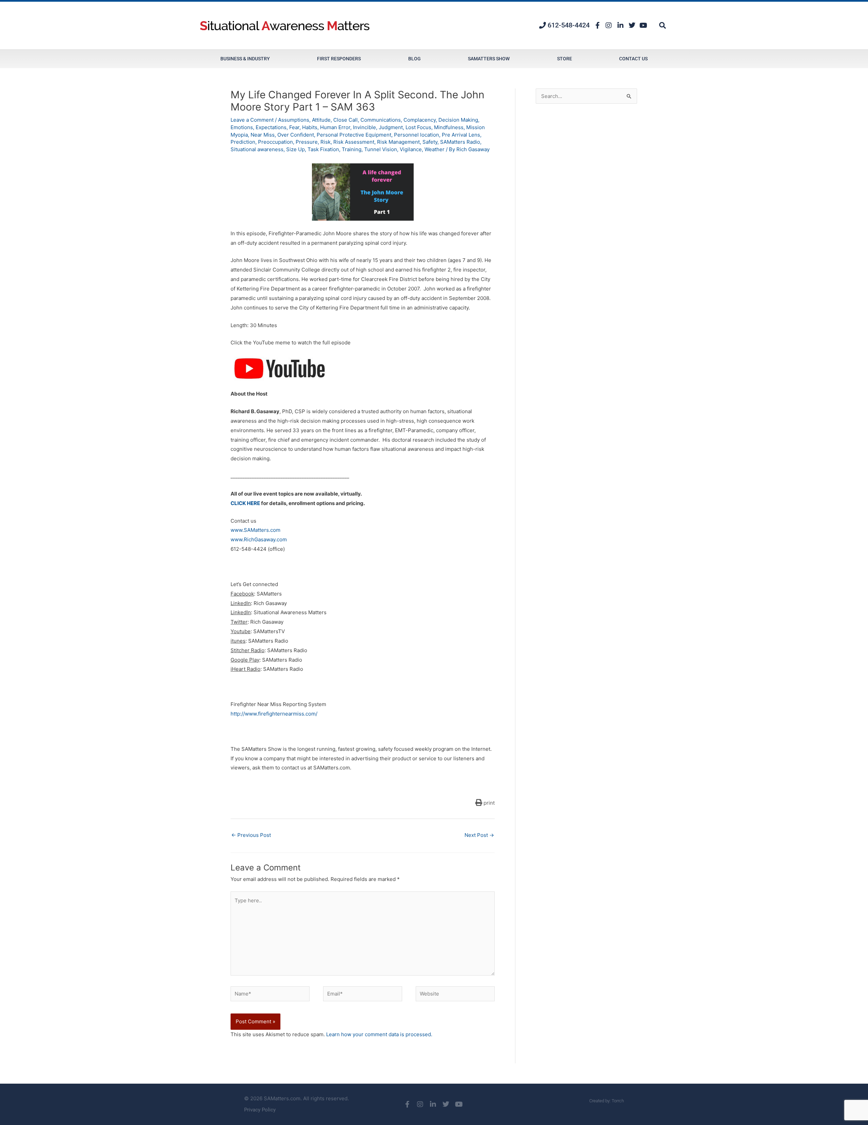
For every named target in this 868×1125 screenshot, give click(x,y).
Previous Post (251, 835)
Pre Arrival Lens (461, 135)
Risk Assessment (353, 142)
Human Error (335, 127)
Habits (309, 127)
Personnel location (416, 135)
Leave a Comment (252, 120)
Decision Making (458, 120)
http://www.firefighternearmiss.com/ (274, 713)
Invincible (364, 127)
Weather (435, 149)
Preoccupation (275, 142)
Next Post (479, 835)
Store (564, 58)
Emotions (242, 127)
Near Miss (263, 135)
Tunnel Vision (380, 149)
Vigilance (411, 149)
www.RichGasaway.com (259, 539)
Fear (294, 127)
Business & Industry (245, 58)
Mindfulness (448, 127)
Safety (429, 142)
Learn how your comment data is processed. (379, 1034)
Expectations (271, 127)
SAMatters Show (489, 58)
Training (351, 149)
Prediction (243, 142)
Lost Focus (418, 127)
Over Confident (295, 135)
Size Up (295, 149)
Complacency (419, 120)
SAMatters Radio (460, 142)
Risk (325, 142)
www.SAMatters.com (255, 530)
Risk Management (398, 142)
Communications (380, 120)
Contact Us (633, 58)
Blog (414, 58)
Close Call (345, 120)
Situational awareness (257, 149)
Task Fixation (323, 149)
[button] (662, 25)
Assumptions (293, 120)
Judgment (391, 127)
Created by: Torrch (606, 1100)
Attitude (321, 120)
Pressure (307, 142)
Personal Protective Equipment (354, 135)
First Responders (339, 58)
